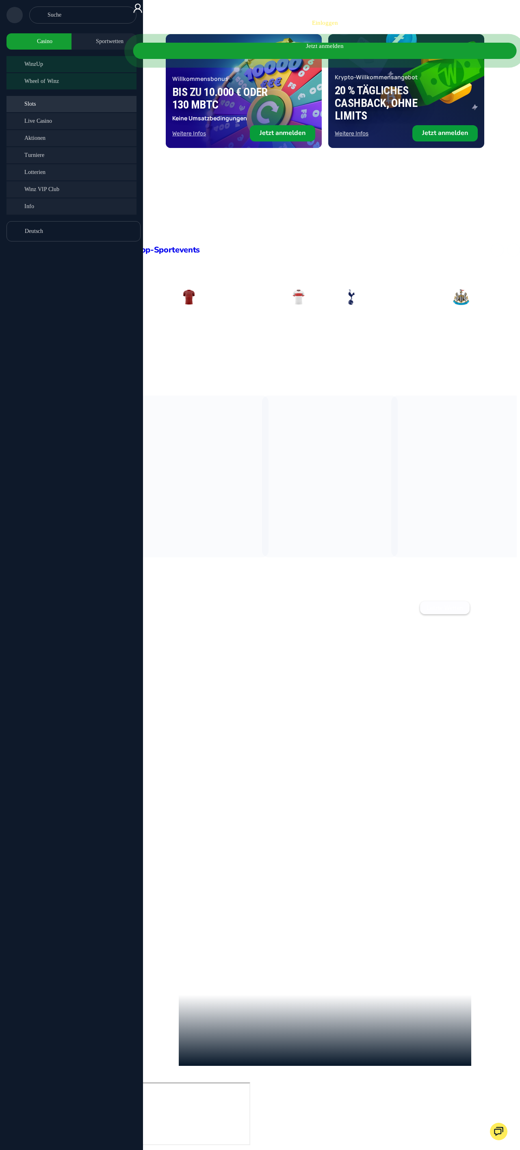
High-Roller (491, 607)
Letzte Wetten (445, 607)
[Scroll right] (513, 250)
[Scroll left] (497, 250)
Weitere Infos (189, 133)
